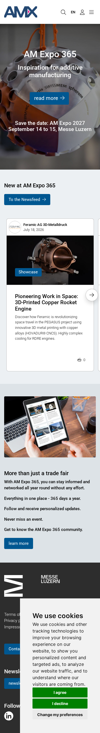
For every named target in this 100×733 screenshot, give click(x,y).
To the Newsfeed (24, 199)
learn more (19, 543)
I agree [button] (60, 692)
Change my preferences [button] (60, 714)
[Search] (63, 11)
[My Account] (82, 11)
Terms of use (16, 614)
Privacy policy (16, 620)
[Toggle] (91, 11)
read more (46, 98)
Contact (16, 648)
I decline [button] (60, 703)
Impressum (14, 626)
